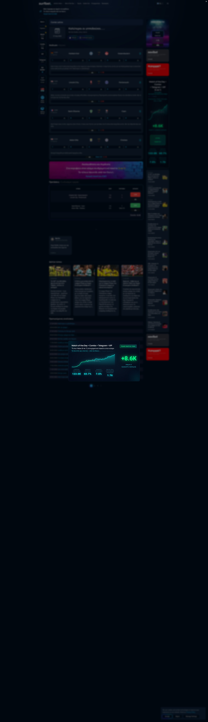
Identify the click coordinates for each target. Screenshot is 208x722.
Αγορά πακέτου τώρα (128, 346)
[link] (104, 361)
